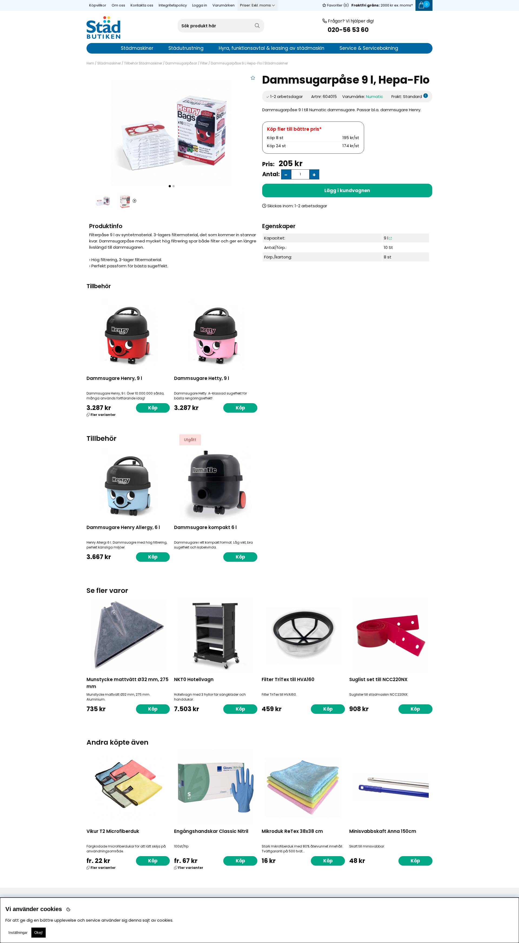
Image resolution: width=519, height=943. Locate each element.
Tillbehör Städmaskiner (143, 63)
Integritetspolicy (173, 5)
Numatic (374, 96)
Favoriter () (337, 5)
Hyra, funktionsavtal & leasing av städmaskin (271, 48)
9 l (386, 238)
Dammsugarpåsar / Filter (186, 63)
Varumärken (223, 5)
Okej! (38, 933)
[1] (171, 132)
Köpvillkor (97, 5)
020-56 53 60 (348, 30)
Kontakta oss (142, 5)
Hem (90, 63)
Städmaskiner (109, 63)
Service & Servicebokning (369, 48)
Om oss (118, 5)
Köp (153, 408)
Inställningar (17, 933)
